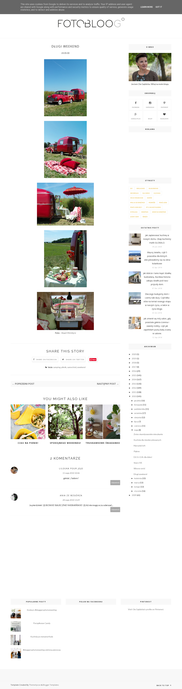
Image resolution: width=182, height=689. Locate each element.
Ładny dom (134, 216)
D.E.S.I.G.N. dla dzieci (143, 457)
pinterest (164, 107)
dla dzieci (146, 193)
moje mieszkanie (136, 198)
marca (136, 482)
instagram (150, 107)
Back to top (163, 685)
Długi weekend (140, 474)
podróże (152, 202)
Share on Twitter (75, 359)
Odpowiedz (115, 482)
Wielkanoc (140, 188)
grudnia (137, 400)
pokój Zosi (163, 202)
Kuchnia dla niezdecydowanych (147, 440)
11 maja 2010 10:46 (71, 473)
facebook (135, 107)
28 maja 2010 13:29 (71, 500)
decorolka (134, 193)
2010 (134, 396)
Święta (145, 216)
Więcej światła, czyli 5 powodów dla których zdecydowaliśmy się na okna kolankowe (157, 258)
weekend (81, 367)
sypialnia (133, 212)
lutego (137, 486)
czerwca (137, 426)
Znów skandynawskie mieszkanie (148, 434)
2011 (134, 392)
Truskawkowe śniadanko (103, 443)
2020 (134, 354)
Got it (159, 7)
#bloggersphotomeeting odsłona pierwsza (42, 650)
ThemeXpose (35, 685)
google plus (135, 119)
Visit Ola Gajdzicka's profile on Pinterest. (146, 609)
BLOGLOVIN (164, 119)
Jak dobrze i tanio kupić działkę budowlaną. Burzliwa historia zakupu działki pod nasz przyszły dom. (157, 279)
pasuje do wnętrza (137, 202)
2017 (134, 367)
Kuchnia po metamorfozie (41, 636)
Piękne (137, 451)
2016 (134, 371)
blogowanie (153, 188)
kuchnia (157, 193)
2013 (134, 384)
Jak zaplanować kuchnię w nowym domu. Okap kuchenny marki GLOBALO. (157, 239)
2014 (134, 379)
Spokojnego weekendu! (65, 443)
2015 (134, 375)
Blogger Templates (51, 685)
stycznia (137, 491)
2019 (134, 358)
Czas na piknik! (28, 443)
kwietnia (138, 478)
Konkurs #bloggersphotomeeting (42, 610)
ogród (149, 198)
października (139, 409)
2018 (134, 362)
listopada (138, 404)
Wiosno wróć (139, 468)
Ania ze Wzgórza (71, 495)
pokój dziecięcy (136, 207)
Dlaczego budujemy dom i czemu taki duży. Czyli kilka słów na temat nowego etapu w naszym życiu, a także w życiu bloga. (157, 301)
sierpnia (137, 417)
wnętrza (144, 212)
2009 (134, 495)
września (138, 413)
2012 (134, 388)
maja (136, 430)
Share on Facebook (46, 359)
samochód (71, 367)
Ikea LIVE (138, 463)
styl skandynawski (153, 207)
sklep (150, 119)
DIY (131, 188)
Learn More (146, 7)
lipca (136, 421)
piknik (63, 367)
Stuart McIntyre (68, 332)
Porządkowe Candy (41, 623)
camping (56, 367)
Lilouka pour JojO (71, 468)
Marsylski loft (139, 445)
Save (94, 359)
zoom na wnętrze (159, 212)
